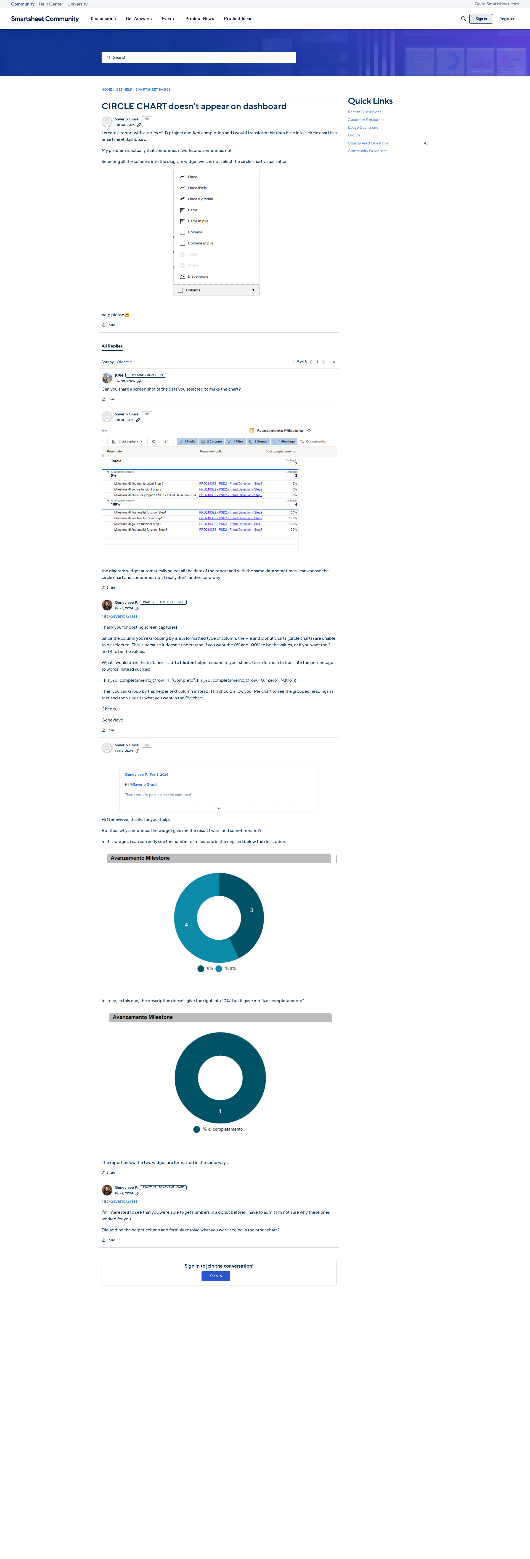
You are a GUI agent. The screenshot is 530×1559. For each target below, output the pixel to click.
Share (108, 325)
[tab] (112, 346)
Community (23, 4)
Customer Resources (366, 119)
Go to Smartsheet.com (497, 4)
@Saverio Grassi (123, 616)
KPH (119, 375)
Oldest (123, 362)
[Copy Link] (139, 124)
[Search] (464, 19)
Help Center (51, 4)
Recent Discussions (364, 112)
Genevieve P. (126, 602)
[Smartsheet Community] (45, 19)
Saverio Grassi (127, 119)
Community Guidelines (367, 151)
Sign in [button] (216, 1276)
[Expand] (219, 808)
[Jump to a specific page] (332, 362)
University (77, 4)
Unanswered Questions (388, 143)
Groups (354, 135)
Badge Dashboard (363, 127)
